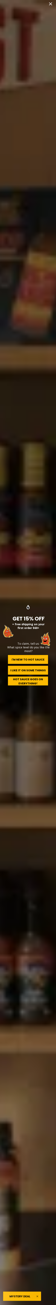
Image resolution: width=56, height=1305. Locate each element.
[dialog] (28, 652)
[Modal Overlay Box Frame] (28, 652)
